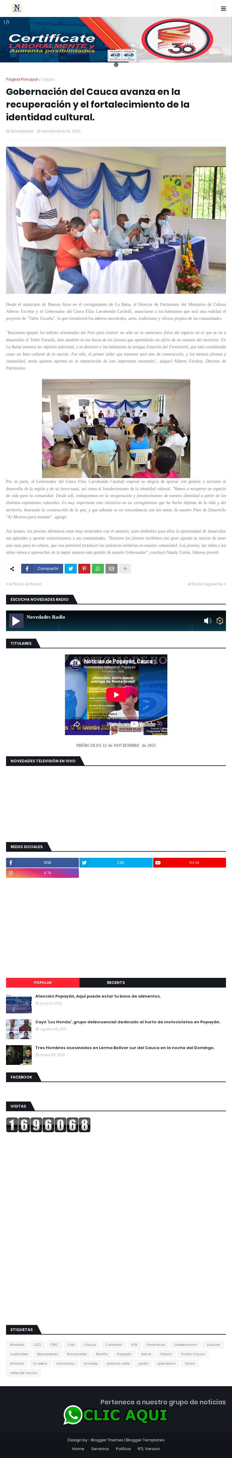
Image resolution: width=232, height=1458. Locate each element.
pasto (143, 1363)
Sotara (166, 1354)
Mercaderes (47, 1354)
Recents (116, 982)
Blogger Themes (107, 1440)
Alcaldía (17, 1344)
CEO (37, 1344)
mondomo (65, 1363)
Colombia (113, 1344)
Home (78, 1449)
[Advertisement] (116, 927)
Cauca (48, 79)
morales (91, 1363)
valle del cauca (23, 1372)
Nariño (102, 1354)
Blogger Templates (145, 1440)
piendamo (167, 1363)
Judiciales (19, 1354)
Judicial (213, 1344)
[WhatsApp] (98, 569)
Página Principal (22, 79)
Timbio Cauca (193, 1354)
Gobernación (185, 1344)
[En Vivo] (16, 621)
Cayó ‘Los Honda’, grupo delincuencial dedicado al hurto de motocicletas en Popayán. (127, 1022)
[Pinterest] (84, 569)
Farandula (156, 1344)
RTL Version (149, 1449)
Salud (146, 1354)
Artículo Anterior (25, 584)
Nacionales (77, 1354)
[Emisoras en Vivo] (220, 620)
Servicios (100, 1449)
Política (123, 1449)
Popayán (124, 1354)
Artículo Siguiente (205, 584)
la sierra (40, 1363)
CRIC (54, 1344)
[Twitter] (71, 569)
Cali (71, 1344)
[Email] (111, 569)
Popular (43, 982)
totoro (190, 1363)
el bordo (17, 1363)
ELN (134, 1344)
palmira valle (118, 1363)
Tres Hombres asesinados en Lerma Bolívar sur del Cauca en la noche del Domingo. (124, 1048)
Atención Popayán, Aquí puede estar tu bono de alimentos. (98, 996)
